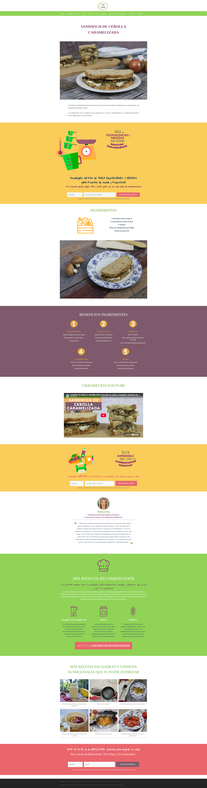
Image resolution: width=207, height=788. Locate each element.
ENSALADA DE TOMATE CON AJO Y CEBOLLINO (133, 735)
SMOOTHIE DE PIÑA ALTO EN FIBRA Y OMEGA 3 (74, 705)
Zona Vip (88, 781)
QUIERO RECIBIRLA (127, 764)
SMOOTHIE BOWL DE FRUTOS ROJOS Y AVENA (74, 735)
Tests (83, 781)
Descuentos (95, 781)
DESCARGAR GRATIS (126, 483)
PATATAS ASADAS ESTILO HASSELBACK (133, 704)
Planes (68, 781)
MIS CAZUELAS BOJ (103, 704)
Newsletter (104, 781)
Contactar (118, 781)
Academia (62, 781)
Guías (73, 781)
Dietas (78, 781)
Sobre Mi (111, 781)
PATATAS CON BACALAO (103, 734)
